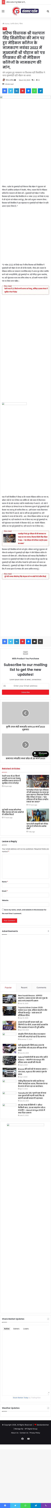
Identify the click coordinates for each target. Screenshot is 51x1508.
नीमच (21, 24)
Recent (24, 987)
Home (6, 24)
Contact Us (24, 1433)
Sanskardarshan (43, 1425)
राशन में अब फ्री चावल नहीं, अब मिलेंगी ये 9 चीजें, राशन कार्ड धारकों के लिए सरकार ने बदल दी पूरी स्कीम (33, 1025)
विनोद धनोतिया (10, 80)
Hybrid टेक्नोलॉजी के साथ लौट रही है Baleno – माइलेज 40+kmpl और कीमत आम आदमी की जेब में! (33, 1060)
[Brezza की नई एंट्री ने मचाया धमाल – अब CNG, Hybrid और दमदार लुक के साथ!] (9, 1072)
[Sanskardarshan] (25, 11)
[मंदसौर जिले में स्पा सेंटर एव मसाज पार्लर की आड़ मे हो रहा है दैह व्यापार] (9, 1037)
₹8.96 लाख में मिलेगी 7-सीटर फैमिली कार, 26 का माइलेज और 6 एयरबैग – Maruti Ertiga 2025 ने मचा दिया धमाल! (31, 1109)
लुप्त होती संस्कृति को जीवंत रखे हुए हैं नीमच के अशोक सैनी (37, 826)
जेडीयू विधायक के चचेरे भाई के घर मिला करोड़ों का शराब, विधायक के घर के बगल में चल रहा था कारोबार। (33, 1083)
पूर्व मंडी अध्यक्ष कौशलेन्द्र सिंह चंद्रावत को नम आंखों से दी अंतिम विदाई (25, 576)
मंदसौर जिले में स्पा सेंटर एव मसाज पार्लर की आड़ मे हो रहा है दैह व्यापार (32, 1035)
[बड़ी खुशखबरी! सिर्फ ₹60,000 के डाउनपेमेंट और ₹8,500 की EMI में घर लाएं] (9, 1048)
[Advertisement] (25, 158)
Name (5, 882)
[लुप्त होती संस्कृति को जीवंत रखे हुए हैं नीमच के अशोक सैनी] (37, 815)
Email (5, 891)
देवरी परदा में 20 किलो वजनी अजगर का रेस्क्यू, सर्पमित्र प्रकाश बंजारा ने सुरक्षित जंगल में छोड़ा (11, 779)
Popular (8, 987)
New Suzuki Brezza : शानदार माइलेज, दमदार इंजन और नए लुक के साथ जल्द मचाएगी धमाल (33, 998)
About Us (14, 1433)
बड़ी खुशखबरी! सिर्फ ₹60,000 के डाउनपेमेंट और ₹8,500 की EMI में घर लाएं (32, 1048)
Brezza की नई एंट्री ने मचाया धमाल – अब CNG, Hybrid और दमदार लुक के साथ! (33, 1072)
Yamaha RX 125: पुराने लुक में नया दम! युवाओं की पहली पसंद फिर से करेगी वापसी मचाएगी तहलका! (32, 1095)
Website (5, 900)
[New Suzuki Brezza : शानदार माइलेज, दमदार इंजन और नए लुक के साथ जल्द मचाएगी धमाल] (9, 999)
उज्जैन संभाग (14, 24)
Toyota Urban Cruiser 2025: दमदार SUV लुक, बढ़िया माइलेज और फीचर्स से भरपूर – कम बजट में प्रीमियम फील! (32, 1011)
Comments (41, 987)
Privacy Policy (35, 1433)
